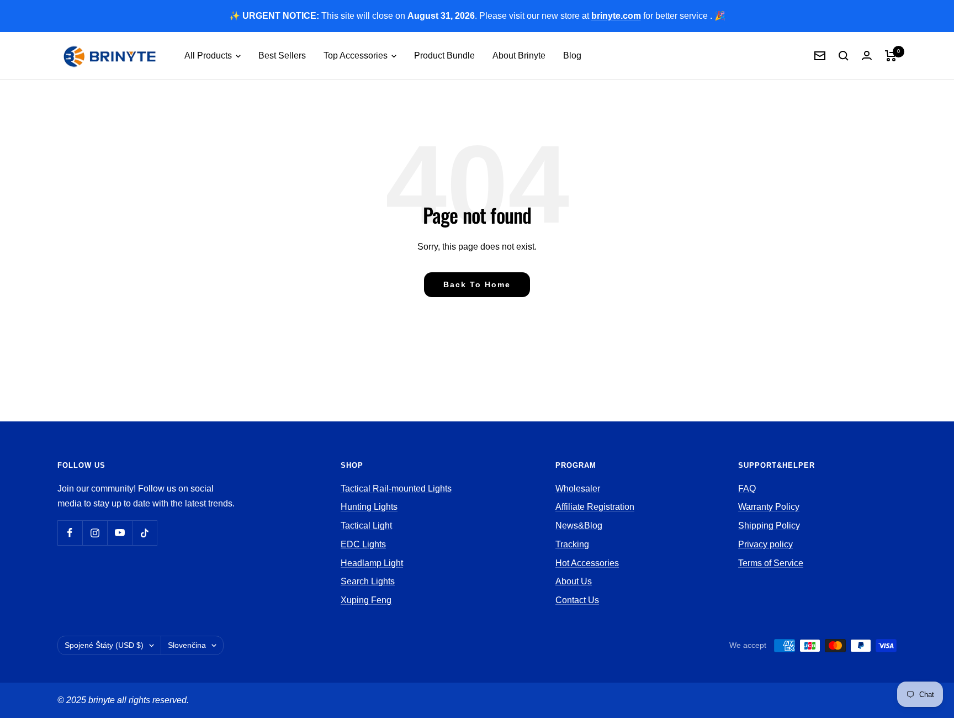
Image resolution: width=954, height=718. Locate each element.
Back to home (477, 284)
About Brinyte (518, 55)
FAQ (747, 488)
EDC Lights (363, 544)
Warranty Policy (768, 506)
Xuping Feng (366, 600)
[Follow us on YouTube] (119, 532)
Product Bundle (444, 55)
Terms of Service (770, 563)
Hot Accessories (587, 563)
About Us (573, 581)
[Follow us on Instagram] (94, 532)
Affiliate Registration (594, 506)
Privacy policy (765, 544)
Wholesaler (577, 488)
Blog (572, 55)
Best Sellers (282, 55)
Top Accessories (357, 55)
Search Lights (368, 581)
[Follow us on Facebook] (69, 532)
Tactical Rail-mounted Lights (396, 488)
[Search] (844, 56)
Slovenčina (187, 645)
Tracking (572, 544)
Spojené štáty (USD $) (104, 645)
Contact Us (577, 600)
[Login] (867, 55)
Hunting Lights (369, 506)
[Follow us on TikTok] (144, 532)
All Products (209, 55)
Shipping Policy (769, 525)
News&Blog (578, 525)
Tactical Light (366, 525)
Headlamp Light (372, 563)
